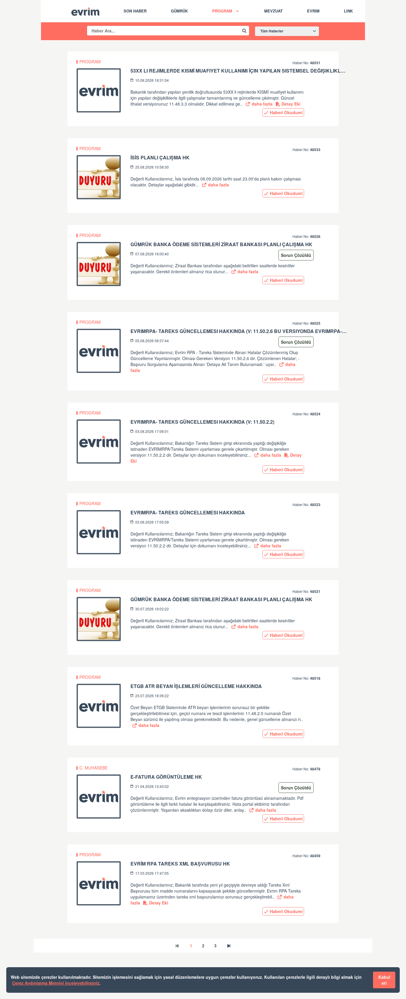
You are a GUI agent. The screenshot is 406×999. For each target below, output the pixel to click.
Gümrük (179, 11)
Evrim (313, 11)
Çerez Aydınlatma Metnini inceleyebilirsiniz (55, 983)
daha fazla (262, 104)
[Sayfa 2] (228, 945)
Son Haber (135, 11)
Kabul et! (384, 980)
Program (222, 11)
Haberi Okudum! (286, 112)
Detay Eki (290, 104)
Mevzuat (273, 11)
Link (348, 11)
